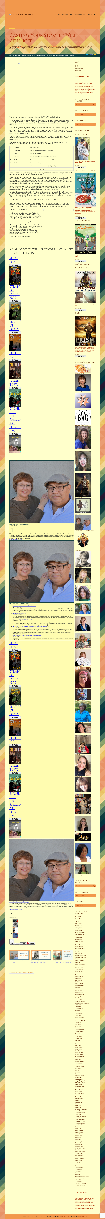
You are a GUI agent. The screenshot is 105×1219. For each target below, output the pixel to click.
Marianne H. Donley (80, 1082)
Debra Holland (78, 966)
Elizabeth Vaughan (81, 1116)
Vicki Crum (77, 1174)
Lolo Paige (77, 1070)
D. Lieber (77, 959)
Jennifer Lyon (78, 1019)
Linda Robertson (80, 1119)
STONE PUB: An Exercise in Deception (15, 420)
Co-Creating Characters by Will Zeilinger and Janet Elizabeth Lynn (62, 962)
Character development (46, 47)
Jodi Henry (79, 1118)
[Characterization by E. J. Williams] (19, 955)
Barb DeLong (79, 1179)
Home (58, 14)
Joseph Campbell (62, 47)
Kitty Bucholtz (78, 1043)
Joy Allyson (78, 1033)
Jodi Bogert (78, 1027)
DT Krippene (78, 978)
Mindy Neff (77, 1100)
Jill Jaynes (79, 1181)
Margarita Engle (79, 1079)
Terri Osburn (78, 1169)
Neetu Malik (78, 1105)
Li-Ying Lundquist (79, 1056)
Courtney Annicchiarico (80, 957)
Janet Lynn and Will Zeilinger (82, 1003)
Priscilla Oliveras (79, 1132)
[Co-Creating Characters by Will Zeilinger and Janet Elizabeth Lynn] (63, 955)
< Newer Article (15, 972)
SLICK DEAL (13, 260)
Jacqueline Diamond (80, 1001)
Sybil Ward (79, 1125)
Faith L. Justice (79, 989)
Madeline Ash (78, 1077)
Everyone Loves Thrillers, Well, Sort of (22, 619)
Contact (90, 14)
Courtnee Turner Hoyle (81, 955)
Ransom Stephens (79, 1141)
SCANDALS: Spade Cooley (20, 613)
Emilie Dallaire (78, 982)
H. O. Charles (78, 997)
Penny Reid (78, 1128)
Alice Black (79, 1110)
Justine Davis (78, 1038)
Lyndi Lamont (79, 1063)
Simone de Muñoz (79, 1153)
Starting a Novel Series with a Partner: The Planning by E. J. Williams (40, 962)
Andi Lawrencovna (79, 934)
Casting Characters (29, 47)
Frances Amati (78, 990)
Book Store (65, 14)
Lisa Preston (78, 1068)
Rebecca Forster (79, 1142)
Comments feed (79, 68)
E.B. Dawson (78, 980)
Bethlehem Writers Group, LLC (82, 943)
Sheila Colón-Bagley (80, 1151)
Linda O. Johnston (79, 1065)
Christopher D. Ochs (80, 950)
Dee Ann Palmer (79, 967)
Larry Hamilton (78, 1049)
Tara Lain (77, 1165)
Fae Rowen (78, 987)
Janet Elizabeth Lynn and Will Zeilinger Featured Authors (27, 635)
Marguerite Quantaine (80, 1081)
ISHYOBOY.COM (82, 1216)
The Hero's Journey (75, 47)
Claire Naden (78, 953)
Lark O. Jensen (80, 1066)
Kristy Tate (78, 1045)
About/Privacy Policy (80, 14)
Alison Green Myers (80, 932)
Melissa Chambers (79, 1093)
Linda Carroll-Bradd (80, 1058)
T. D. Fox (77, 1162)
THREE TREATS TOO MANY (85, 170)
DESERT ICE (15, 355)
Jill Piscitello (78, 1022)
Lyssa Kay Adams (79, 1075)
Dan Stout (78, 1114)
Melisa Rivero (78, 1091)
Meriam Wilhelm (79, 1096)
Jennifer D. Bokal (79, 1017)
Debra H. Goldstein (80, 964)
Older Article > (28, 972)
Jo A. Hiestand (78, 1026)
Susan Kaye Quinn (79, 1157)
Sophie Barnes (79, 1155)
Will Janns (78, 1004)
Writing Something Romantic (82, 1176)
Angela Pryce (78, 937)
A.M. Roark (78, 921)
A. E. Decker (78, 916)
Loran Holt (77, 1072)
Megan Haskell (79, 1088)
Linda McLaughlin (79, 1061)
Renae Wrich (78, 1144)
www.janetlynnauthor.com (15, 539)
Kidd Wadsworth (79, 1042)
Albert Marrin (78, 927)
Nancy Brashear (79, 1104)
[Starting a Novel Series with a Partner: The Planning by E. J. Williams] (41, 955)
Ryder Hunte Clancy (80, 1148)
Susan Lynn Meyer (79, 1158)
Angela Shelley (80, 1178)
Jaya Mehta (78, 1006)
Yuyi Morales (78, 1187)
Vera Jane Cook (79, 1172)
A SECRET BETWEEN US (83, 134)
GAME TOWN (14, 383)
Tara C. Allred (78, 1164)
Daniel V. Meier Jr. (79, 960)
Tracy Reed (78, 1171)
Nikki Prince (78, 1107)
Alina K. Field (78, 930)
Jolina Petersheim (79, 1029)
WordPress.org (79, 70)
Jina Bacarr (78, 1024)
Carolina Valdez (80, 969)
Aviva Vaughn (78, 939)
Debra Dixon (78, 962)
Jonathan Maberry (79, 1031)
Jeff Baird (77, 1010)
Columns (15, 55)
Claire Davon (78, 951)
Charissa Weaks (80, 1112)
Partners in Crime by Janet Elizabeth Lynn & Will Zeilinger (35, 55)
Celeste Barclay (79, 946)
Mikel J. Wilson (79, 1098)
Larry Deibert (78, 1047)
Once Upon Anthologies (81, 1109)
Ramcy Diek (78, 1139)
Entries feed (78, 67)
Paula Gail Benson (79, 1127)
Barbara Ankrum (79, 941)
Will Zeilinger (87, 47)
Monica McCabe (79, 1102)
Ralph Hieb (78, 1137)
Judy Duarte (78, 1035)
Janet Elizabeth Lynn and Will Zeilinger (37, 46)
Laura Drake (78, 1050)
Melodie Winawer (79, 1095)
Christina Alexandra (80, 948)
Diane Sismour (78, 974)
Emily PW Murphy (79, 985)
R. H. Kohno (78, 1134)
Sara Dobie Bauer (80, 1123)
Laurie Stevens (79, 1052)
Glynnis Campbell (79, 994)
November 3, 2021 (15, 46)
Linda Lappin (78, 1059)
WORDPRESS (65, 1216)
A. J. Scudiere (78, 918)
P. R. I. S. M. (78, 313)
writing (12, 49)
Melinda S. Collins (80, 1121)
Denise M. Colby (79, 971)
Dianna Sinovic (79, 976)
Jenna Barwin (78, 1012)
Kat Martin (77, 1040)
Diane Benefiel (78, 973)
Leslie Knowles (79, 1054)
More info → (78, 165)
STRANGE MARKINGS (14, 292)
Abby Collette (78, 923)
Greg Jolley (78, 996)
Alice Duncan (78, 928)
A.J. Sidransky (78, 920)
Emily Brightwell (79, 983)
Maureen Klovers (79, 1086)
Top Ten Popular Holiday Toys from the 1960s (24, 606)
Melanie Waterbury (79, 1089)
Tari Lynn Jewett (79, 1167)
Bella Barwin (79, 1013)
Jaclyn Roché (78, 999)
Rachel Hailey (78, 1135)
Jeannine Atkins (79, 1008)
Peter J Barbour (79, 1130)
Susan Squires (79, 1160)
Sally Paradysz (79, 1150)
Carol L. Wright (79, 944)
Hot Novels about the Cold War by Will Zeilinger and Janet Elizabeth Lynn (31, 626)
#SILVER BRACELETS (82, 221)
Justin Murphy (78, 1036)
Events (71, 14)
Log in (76, 65)
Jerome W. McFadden (80, 1020)
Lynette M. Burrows (80, 1073)
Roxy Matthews (79, 1146)
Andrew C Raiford (79, 936)
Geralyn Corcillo (79, 992)
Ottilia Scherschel (80, 1185)
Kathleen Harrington (81, 1183)
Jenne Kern (78, 1015)
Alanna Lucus (78, 925)
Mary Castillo (78, 1084)
